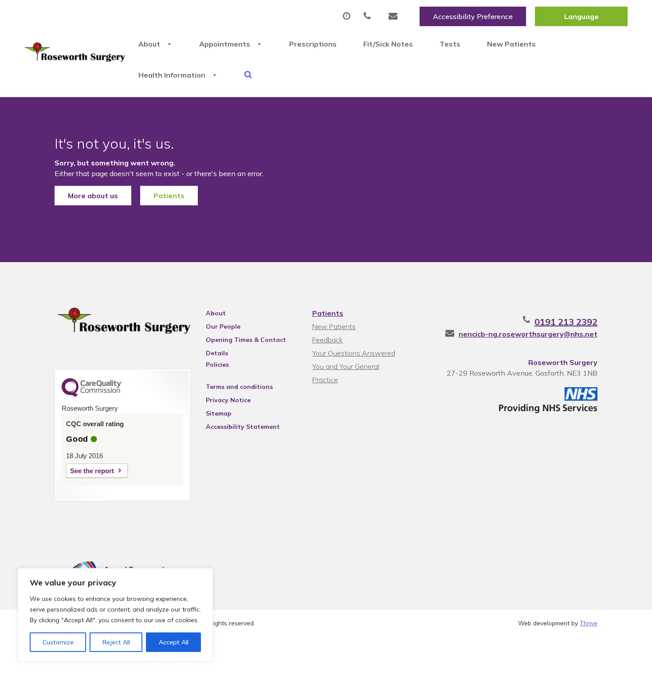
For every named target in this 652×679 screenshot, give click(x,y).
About (149, 43)
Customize (58, 642)
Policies (217, 365)
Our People (223, 326)
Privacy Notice (228, 400)
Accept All (174, 642)
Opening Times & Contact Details (246, 341)
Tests (450, 43)
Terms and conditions (239, 387)
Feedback (327, 339)
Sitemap (219, 413)
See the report (92, 471)
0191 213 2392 (565, 321)
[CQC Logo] (91, 394)
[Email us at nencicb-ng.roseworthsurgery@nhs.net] (395, 16)
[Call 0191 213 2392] (369, 16)
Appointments (224, 43)
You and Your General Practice (345, 367)
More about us (93, 195)
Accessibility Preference (473, 16)
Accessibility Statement (243, 427)
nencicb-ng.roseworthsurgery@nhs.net (528, 334)
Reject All (116, 642)
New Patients (511, 43)
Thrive (588, 623)
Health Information (171, 75)
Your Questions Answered (353, 353)
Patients (169, 195)
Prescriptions (313, 43)
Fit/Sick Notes (388, 43)
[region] (115, 614)
